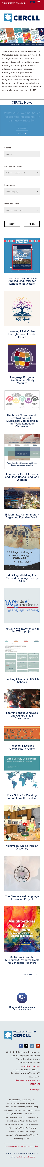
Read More (22, 128)
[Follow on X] (26, 1046)
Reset (12, 223)
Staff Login (35, 1089)
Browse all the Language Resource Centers (22, 1008)
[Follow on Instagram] (32, 1046)
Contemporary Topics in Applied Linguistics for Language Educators (22, 116)
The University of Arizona (25, 1157)
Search (7, 147)
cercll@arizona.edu (31, 1066)
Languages (9, 185)
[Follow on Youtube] (38, 1046)
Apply (32, 223)
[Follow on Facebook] (21, 1046)
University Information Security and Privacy (22, 1146)
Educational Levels (13, 166)
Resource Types (11, 203)
